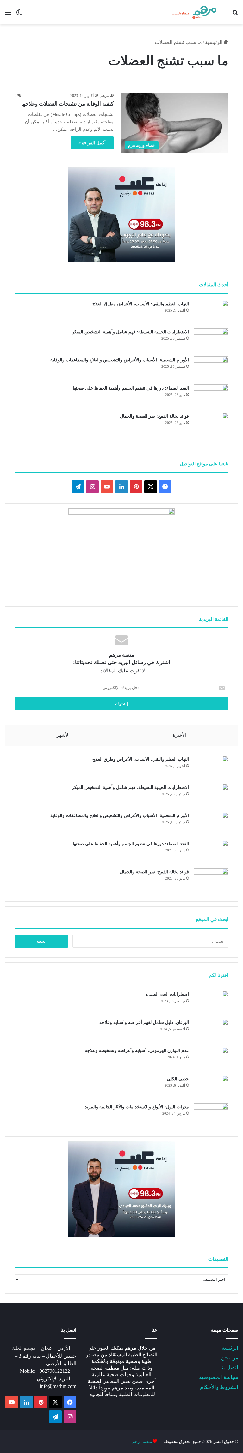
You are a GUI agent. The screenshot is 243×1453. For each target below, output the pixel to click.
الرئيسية (214, 42)
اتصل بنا (229, 1368)
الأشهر (63, 735)
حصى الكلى (178, 1078)
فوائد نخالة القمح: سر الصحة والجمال (154, 416)
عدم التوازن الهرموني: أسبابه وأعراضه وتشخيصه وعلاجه (137, 1050)
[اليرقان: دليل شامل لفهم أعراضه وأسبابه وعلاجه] (211, 1031)
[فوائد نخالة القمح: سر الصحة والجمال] (211, 424)
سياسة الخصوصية (218, 1377)
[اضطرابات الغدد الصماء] (211, 1002)
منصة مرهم (142, 1441)
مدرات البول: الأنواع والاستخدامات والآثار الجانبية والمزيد (137, 1107)
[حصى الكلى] (211, 1087)
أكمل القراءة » (92, 143)
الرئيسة (229, 1348)
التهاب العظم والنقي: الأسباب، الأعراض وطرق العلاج (140, 303)
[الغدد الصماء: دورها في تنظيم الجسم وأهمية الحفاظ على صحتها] (211, 396)
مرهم (104, 96)
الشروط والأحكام (219, 1387)
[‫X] (150, 486)
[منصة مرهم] (195, 12)
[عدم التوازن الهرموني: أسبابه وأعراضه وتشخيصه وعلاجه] (211, 1059)
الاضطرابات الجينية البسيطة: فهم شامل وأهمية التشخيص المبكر (130, 332)
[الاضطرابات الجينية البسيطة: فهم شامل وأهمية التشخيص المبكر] (211, 340)
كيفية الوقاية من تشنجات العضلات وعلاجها (67, 104)
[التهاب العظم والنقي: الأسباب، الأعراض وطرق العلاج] (211, 312)
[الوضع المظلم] (19, 15)
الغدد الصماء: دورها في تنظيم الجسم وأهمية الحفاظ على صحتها (131, 388)
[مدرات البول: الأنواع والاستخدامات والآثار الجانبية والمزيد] (211, 1115)
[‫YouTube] (107, 486)
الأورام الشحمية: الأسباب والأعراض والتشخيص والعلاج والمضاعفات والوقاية (119, 360)
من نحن (229, 1358)
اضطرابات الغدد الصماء (167, 994)
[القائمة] (8, 15)
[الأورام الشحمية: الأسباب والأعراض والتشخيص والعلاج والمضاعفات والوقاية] (211, 368)
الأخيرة (179, 735)
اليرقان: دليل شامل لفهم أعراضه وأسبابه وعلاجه (144, 1022)
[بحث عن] (235, 15)
